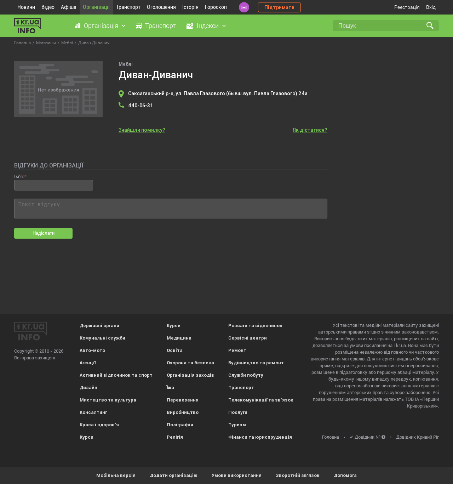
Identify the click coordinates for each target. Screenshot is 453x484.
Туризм (237, 424)
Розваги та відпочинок (255, 325)
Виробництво (183, 412)
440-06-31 (140, 105)
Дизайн (88, 387)
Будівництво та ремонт (256, 362)
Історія (190, 7)
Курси (86, 437)
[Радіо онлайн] (244, 7)
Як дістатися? (310, 130)
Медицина (179, 338)
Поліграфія (180, 424)
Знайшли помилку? (142, 130)
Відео (48, 7)
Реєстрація (407, 7)
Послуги (237, 412)
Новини (26, 7)
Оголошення (161, 7)
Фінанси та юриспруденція (260, 437)
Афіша (68, 7)
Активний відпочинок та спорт (116, 375)
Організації (96, 7)
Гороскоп (216, 7)
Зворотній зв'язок (298, 475)
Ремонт (237, 350)
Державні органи (99, 325)
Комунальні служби (102, 338)
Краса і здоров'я (99, 424)
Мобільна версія (116, 475)
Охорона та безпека (190, 362)
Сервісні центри (247, 338)
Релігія (175, 437)
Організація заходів (190, 375)
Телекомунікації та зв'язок (260, 400)
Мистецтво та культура (108, 400)
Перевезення (183, 400)
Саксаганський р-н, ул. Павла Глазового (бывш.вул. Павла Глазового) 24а (218, 93)
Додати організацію (173, 475)
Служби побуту (245, 375)
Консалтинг (93, 412)
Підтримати (279, 7)
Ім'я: (19, 176)
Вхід (431, 7)
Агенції (88, 362)
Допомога (345, 475)
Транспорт (128, 7)
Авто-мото (92, 350)
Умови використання (237, 475)
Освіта (175, 350)
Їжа (170, 387)
